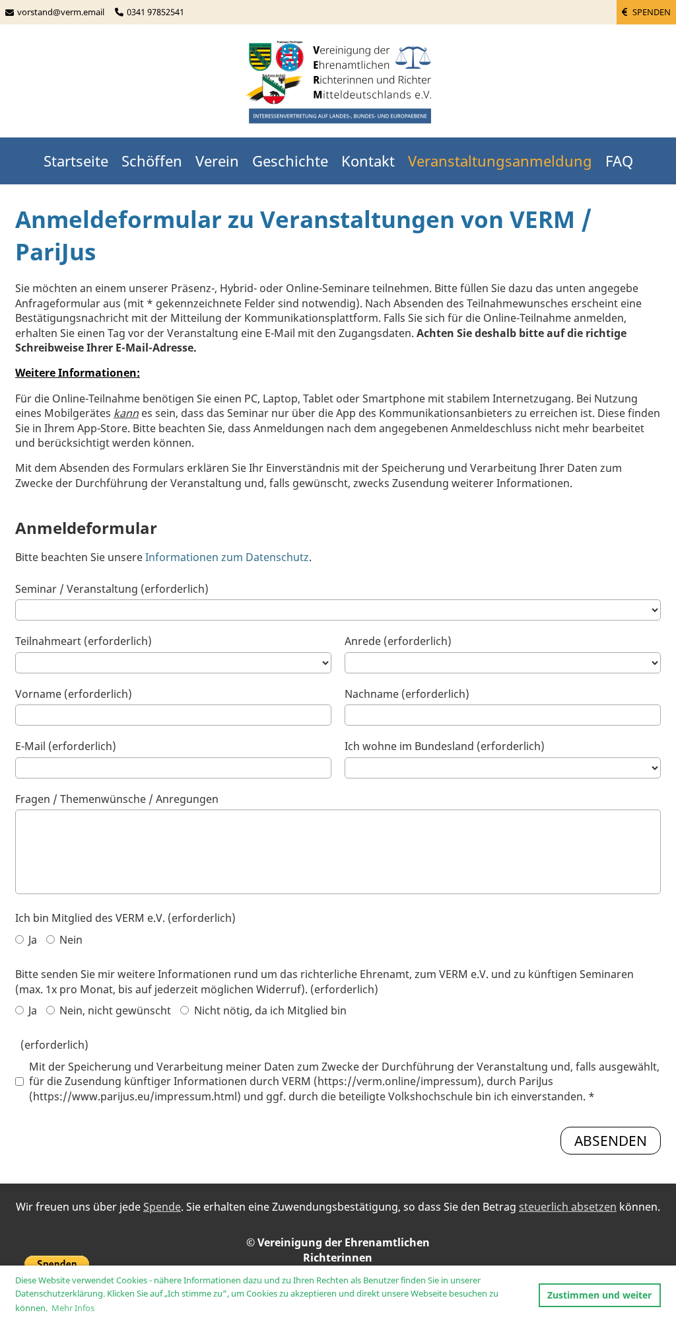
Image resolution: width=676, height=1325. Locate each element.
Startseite (76, 160)
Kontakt (368, 160)
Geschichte (290, 160)
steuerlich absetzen (568, 1206)
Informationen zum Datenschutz (227, 557)
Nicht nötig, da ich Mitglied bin (269, 1010)
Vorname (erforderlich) (73, 694)
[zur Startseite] (338, 83)
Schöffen (151, 160)
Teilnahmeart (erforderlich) (83, 641)
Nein (70, 939)
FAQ (619, 160)
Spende (162, 1206)
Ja (31, 939)
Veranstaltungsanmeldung (500, 160)
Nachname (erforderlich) (407, 694)
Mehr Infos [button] (72, 1308)
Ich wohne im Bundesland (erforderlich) (445, 746)
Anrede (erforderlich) (398, 641)
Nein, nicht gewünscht (114, 1010)
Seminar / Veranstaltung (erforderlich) (112, 589)
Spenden (650, 12)
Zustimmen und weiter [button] (599, 1295)
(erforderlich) (51, 1045)
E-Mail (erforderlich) (65, 746)
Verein (217, 160)
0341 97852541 (155, 12)
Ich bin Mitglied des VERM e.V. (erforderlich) (125, 918)
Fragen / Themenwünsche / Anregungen (117, 799)
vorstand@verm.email (60, 12)
